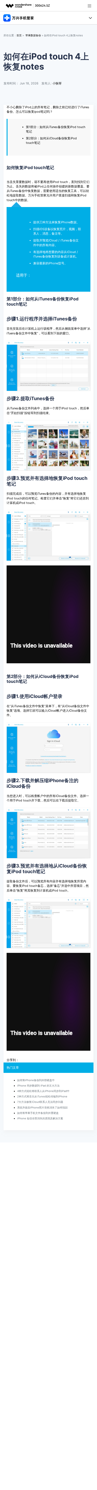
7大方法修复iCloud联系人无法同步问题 (40, 1102)
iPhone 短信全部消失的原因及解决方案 (40, 1118)
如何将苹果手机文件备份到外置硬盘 (38, 1113)
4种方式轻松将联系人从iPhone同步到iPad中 (43, 1091)
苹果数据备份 (33, 35)
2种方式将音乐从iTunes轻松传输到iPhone (42, 1096)
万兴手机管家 (37, 195)
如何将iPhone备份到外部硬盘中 (36, 1080)
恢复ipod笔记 (37, 111)
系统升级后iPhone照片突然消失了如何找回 (42, 1107)
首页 (19, 35)
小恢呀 (57, 83)
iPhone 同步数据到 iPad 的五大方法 (38, 1085)
